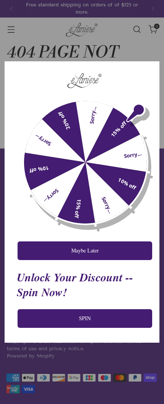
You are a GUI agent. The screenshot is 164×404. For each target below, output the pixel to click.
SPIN (85, 318)
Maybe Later (85, 250)
